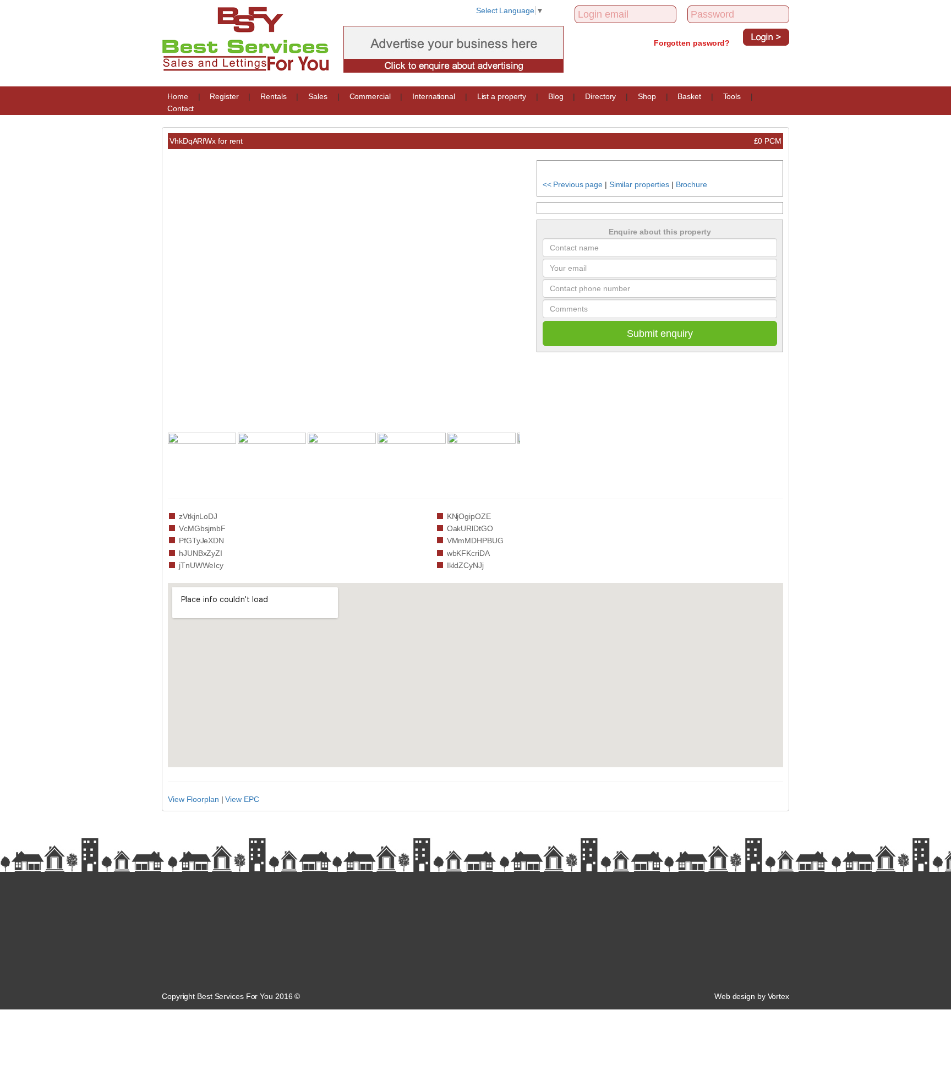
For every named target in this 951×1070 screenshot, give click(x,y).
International (433, 96)
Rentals (273, 96)
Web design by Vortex (751, 996)
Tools (732, 96)
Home (177, 96)
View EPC (242, 799)
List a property (502, 96)
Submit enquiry (660, 333)
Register (224, 96)
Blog (556, 96)
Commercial (370, 96)
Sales (317, 96)
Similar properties (639, 184)
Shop (647, 96)
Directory (600, 96)
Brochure (691, 184)
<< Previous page (573, 184)
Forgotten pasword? (692, 43)
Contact (180, 108)
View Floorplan (193, 799)
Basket (689, 96)
